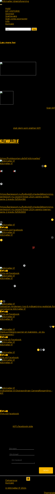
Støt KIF (50, 108)
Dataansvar (11, 480)
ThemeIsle (49, 492)
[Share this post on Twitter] (3, 227)
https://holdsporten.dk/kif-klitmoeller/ (20, 158)
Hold (7, 8)
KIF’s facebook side (23, 426)
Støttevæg (11, 16)
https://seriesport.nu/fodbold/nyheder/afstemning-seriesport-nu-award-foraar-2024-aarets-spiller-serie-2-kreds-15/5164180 (27, 197)
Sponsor (9, 13)
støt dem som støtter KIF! (27, 128)
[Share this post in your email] (7, 227)
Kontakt (9, 24)
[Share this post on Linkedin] (5, 227)
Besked (6, 462)
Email (5, 454)
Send (46, 470)
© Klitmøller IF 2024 (15, 488)
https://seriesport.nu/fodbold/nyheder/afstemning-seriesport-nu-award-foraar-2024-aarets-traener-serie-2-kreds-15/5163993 (27, 209)
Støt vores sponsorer (16, 18)
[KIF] (14, 1)
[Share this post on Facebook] (1, 227)
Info (7, 21)
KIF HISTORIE (12, 11)
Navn (5, 448)
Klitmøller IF (9, 141)
